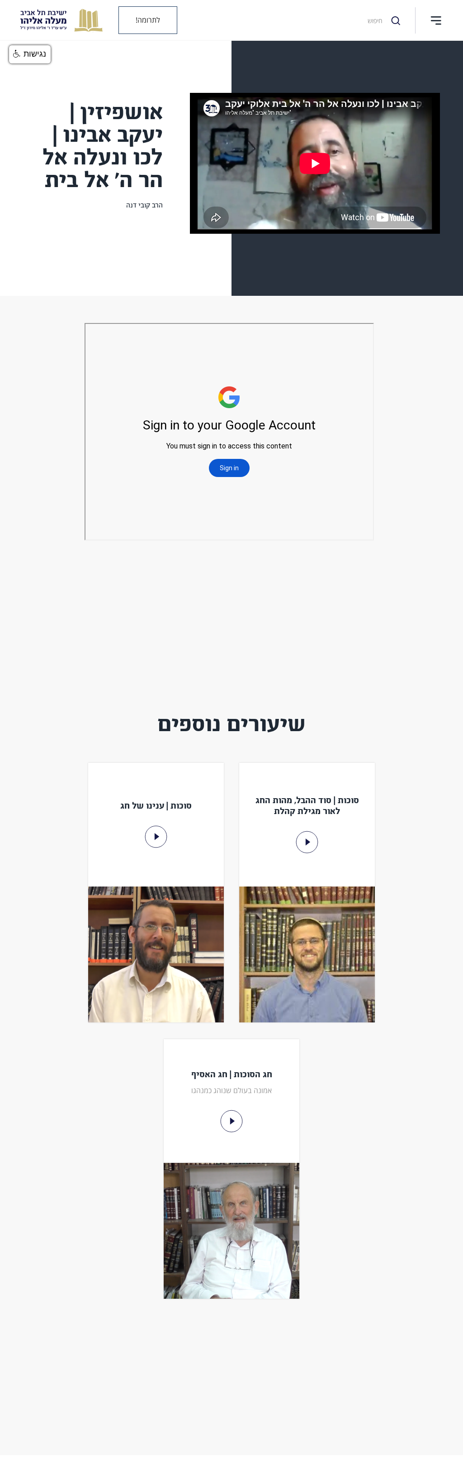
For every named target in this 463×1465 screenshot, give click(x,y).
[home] (55, 20)
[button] (436, 20)
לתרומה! (148, 20)
